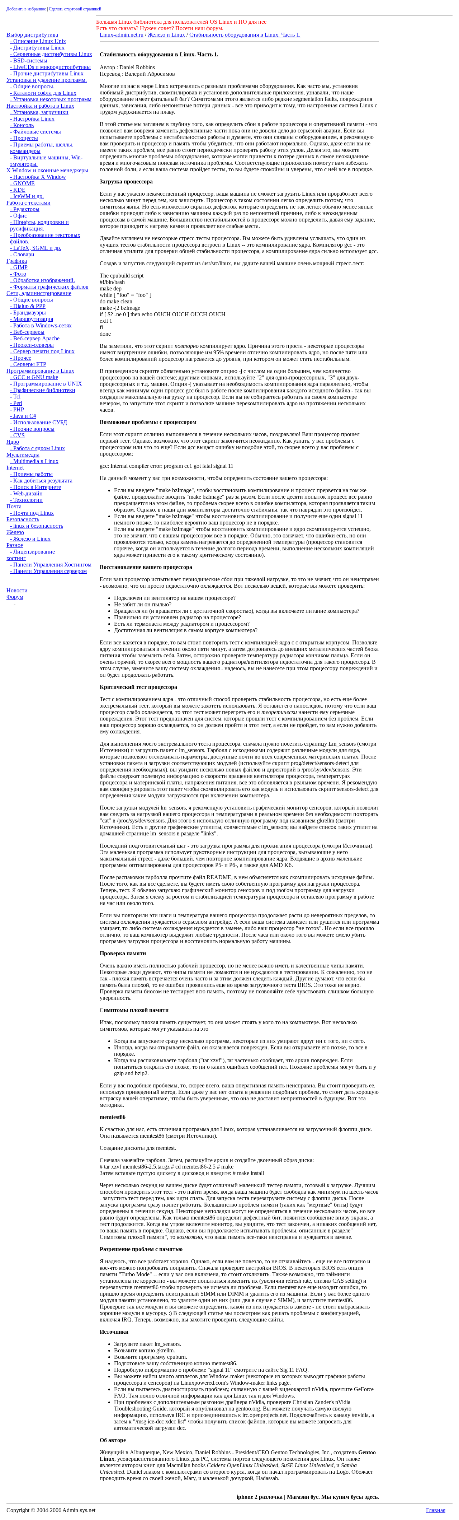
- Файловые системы (35, 132)
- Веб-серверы (27, 332)
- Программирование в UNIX (46, 384)
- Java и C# (23, 416)
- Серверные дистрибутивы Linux (51, 54)
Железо (15, 532)
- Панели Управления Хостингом (50, 564)
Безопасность (22, 519)
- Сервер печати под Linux (42, 351)
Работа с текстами (28, 203)
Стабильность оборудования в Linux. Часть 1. (245, 35)
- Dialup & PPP (28, 306)
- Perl (16, 403)
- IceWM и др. (27, 196)
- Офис (18, 216)
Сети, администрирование (38, 293)
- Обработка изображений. (42, 280)
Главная (435, 1510)
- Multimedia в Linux (34, 461)
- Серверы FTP (28, 364)
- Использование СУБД (38, 422)
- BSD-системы (28, 60)
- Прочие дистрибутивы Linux (47, 73)
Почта (14, 506)
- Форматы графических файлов (49, 287)
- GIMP (19, 267)
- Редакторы (24, 209)
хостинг (16, 558)
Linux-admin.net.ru (121, 35)
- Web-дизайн (26, 493)
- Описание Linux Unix (38, 41)
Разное (14, 545)
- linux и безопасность (36, 526)
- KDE (17, 190)
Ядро (12, 442)
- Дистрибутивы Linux (37, 48)
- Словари (22, 254)
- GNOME (22, 183)
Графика (16, 261)
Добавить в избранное (26, 8)
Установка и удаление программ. (46, 80)
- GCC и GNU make (34, 377)
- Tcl (15, 396)
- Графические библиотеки (42, 390)
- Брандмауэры (28, 312)
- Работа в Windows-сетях (41, 325)
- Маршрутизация (31, 319)
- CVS (17, 435)
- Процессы (24, 138)
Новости (17, 590)
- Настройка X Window (38, 177)
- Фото (18, 274)
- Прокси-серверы (32, 345)
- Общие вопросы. (32, 86)
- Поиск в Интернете (35, 487)
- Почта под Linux (32, 513)
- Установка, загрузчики (39, 112)
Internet (15, 468)
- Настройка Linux (32, 119)
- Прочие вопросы (32, 429)
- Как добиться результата (41, 480)
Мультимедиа (22, 455)
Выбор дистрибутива (32, 35)
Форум (14, 597)
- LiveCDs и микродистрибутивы (50, 67)
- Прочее (20, 358)
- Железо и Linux (30, 539)
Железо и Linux (166, 35)
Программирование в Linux (40, 371)
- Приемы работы (31, 474)
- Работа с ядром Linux (37, 448)
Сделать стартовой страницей (75, 8)
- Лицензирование (32, 552)
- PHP (17, 409)
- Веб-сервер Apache (35, 338)
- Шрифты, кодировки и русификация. (39, 225)
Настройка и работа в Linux (40, 106)
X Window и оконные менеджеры (47, 170)
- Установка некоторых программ (50, 99)
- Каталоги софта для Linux (43, 93)
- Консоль (22, 125)
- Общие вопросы (31, 300)
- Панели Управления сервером (48, 571)
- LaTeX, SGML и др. (35, 248)
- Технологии (26, 500)
